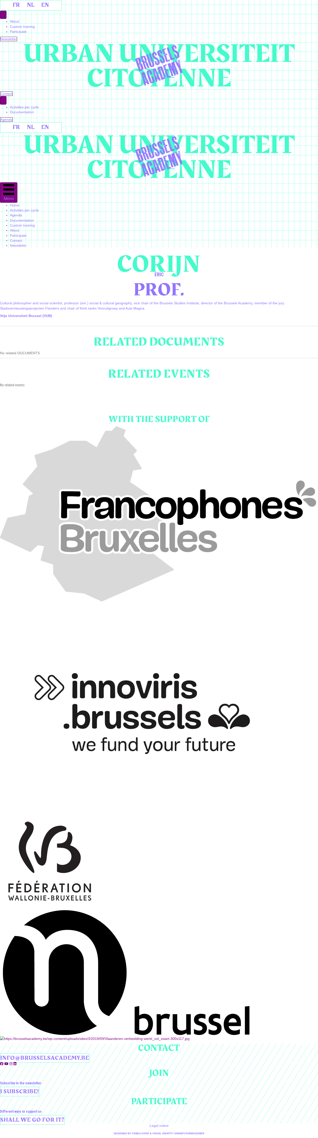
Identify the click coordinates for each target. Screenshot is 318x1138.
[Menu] (3, 15)
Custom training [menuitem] (22, 27)
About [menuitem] (14, 21)
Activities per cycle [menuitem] (24, 107)
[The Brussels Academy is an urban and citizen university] (159, 65)
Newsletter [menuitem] (18, 245)
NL (30, 4)
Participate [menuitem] (18, 32)
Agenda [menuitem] (16, 215)
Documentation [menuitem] (22, 112)
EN (45, 4)
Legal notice (159, 1126)
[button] (2, 1064)
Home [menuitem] (14, 205)
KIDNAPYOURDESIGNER (189, 1133)
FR (16, 4)
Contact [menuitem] (16, 240)
